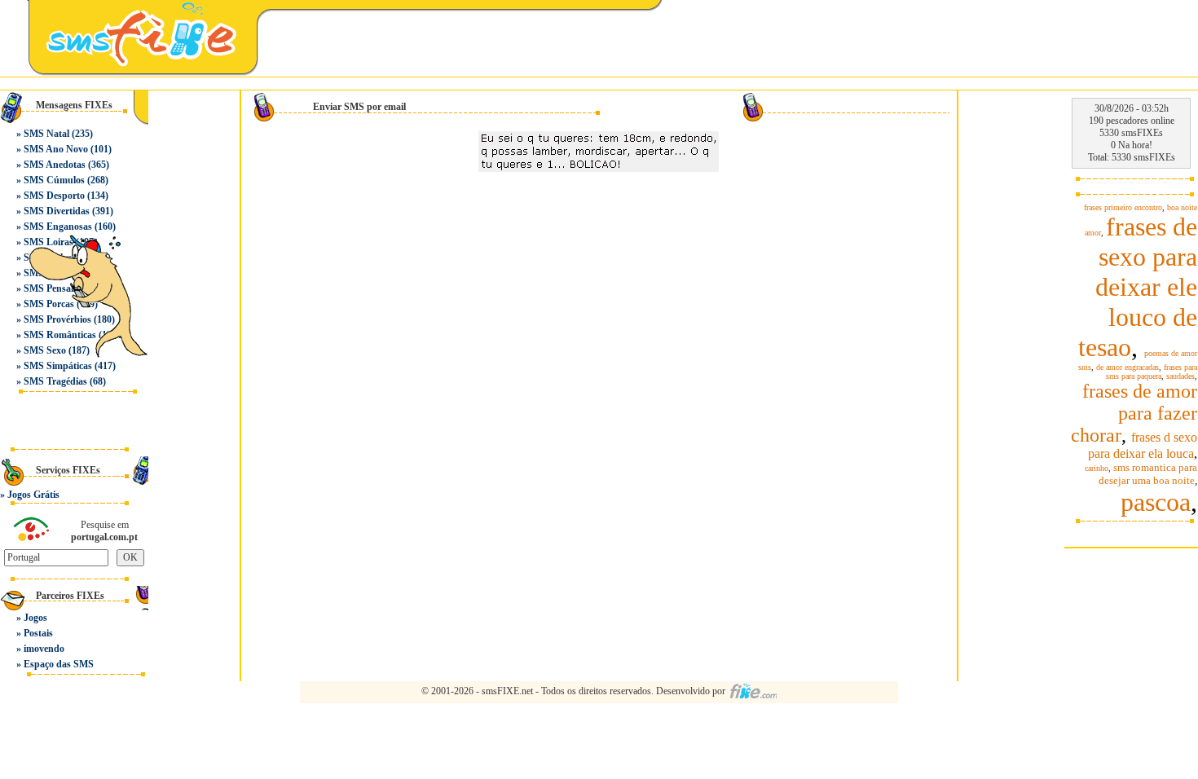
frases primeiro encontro (1123, 207)
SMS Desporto (54, 195)
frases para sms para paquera (1151, 372)
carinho (1096, 468)
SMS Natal (46, 133)
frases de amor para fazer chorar (1134, 413)
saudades (1180, 376)
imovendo (44, 648)
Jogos (35, 617)
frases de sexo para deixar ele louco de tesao (1137, 287)
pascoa (1156, 502)
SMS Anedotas (55, 164)
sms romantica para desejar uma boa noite (1148, 473)
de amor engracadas (1127, 367)
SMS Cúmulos (54, 180)
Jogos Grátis (33, 494)
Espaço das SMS (59, 664)
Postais (38, 633)
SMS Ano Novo (56, 149)
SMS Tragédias (55, 381)
